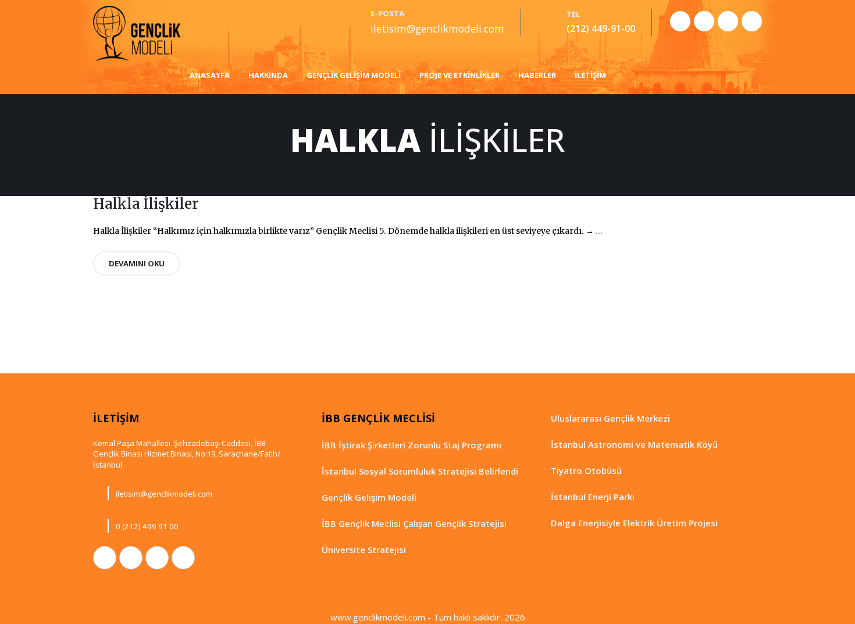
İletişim (590, 75)
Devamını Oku (137, 263)
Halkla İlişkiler (145, 204)
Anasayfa (210, 75)
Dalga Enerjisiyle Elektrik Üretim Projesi (634, 523)
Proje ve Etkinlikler (459, 75)
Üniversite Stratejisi (364, 549)
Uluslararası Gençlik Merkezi (610, 418)
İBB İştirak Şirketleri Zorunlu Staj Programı (411, 445)
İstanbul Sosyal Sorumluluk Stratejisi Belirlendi (420, 471)
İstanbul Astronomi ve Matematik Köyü (634, 444)
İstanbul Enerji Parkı (593, 496)
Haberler (537, 75)
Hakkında (268, 75)
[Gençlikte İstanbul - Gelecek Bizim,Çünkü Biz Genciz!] (136, 33)
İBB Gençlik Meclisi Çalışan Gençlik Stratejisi (414, 523)
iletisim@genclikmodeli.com (437, 28)
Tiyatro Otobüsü (586, 470)
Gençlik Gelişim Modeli (354, 75)
